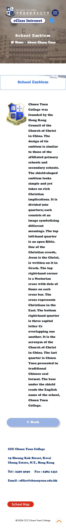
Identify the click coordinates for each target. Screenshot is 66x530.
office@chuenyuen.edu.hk (38, 481)
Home (19, 42)
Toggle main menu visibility (55, 12)
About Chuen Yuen (41, 42)
